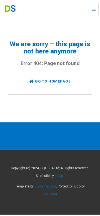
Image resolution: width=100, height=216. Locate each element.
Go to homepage (52, 81)
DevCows (49, 194)
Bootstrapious (45, 186)
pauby (59, 176)
